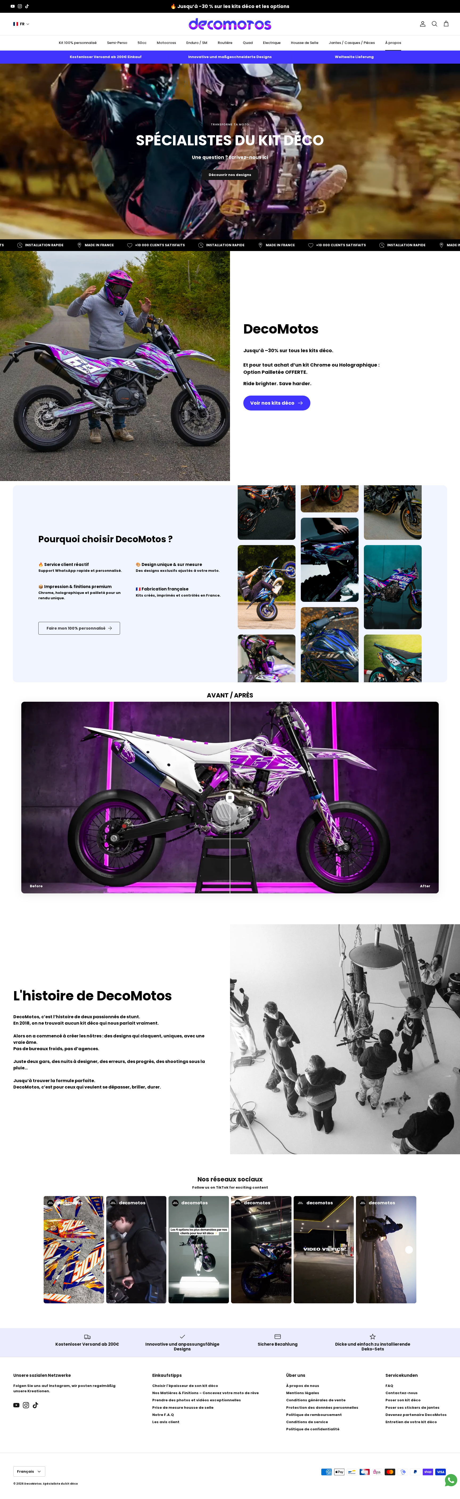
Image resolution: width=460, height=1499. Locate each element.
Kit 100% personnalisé (78, 42)
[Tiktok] (27, 6)
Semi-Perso (117, 42)
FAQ (389, 1385)
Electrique (272, 42)
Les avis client (165, 1421)
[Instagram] (20, 6)
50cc (142, 42)
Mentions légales (302, 1392)
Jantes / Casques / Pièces (352, 42)
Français (25, 1471)
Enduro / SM (196, 42)
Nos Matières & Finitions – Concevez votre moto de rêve (205, 1392)
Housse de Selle (304, 42)
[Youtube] (13, 6)
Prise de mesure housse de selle (182, 1407)
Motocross (166, 42)
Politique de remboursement (314, 1414)
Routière (225, 42)
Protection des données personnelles (322, 1407)
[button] (21, 24)
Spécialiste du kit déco (60, 1484)
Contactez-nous (401, 1392)
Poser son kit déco (403, 1400)
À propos (393, 42)
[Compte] (421, 24)
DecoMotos (33, 1484)
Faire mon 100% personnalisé (76, 628)
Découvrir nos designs (230, 174)
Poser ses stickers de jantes (412, 1407)
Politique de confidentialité (312, 1429)
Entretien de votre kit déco (411, 1421)
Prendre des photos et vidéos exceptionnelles (196, 1400)
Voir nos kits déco (272, 403)
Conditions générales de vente (316, 1400)
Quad (248, 42)
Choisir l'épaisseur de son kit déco (185, 1385)
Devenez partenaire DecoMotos (416, 1414)
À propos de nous (302, 1385)
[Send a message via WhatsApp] (451, 1480)
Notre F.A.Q (163, 1414)
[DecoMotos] (230, 24)
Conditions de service (307, 1421)
